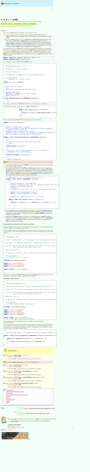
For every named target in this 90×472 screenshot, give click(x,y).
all (40, 21)
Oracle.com (16, 356)
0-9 (2, 21)
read (14, 419)
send (36, 419)
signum (7, 401)
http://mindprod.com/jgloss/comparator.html (39, 408)
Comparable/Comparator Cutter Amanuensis (16, 394)
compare (8, 396)
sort (7, 402)
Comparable (9, 393)
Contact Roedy (14, 421)
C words (25, 24)
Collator (8, 391)
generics (8, 398)
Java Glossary (17, 24)
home (10, 24)
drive (37, 358)
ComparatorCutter (13, 35)
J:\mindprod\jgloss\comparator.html (36, 413)
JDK (19, 358)
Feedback (3, 429)
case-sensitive (9, 390)
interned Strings (9, 399)
